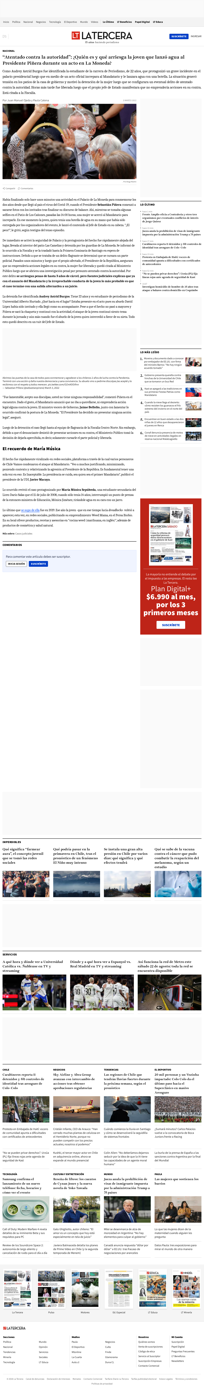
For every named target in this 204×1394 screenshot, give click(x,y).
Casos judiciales (23, 533)
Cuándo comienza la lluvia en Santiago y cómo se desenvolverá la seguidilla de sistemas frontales (127, 1132)
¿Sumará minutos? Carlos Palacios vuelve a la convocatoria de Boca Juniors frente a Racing (175, 1132)
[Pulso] (51, 1307)
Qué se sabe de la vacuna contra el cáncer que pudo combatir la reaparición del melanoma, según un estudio (177, 858)
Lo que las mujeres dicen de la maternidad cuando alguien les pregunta (173, 1233)
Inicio (6, 22)
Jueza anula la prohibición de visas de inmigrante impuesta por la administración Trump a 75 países (171, 233)
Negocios (41, 22)
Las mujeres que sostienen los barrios (177, 1181)
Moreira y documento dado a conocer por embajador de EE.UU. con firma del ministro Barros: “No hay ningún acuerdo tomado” (164, 363)
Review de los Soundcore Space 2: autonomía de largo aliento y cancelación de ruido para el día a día (25, 1249)
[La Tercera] (17, 1307)
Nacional (28, 22)
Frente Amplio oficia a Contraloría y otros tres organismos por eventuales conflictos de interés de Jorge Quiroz (170, 218)
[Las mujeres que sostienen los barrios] (178, 1209)
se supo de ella (30, 510)
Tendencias (111, 1069)
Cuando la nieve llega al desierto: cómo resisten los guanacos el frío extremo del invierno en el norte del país (163, 407)
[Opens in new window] (85, 1307)
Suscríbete (39, 563)
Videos (94, 22)
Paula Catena (41, 100)
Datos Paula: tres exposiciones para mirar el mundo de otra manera (176, 1247)
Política (16, 22)
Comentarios (27, 188)
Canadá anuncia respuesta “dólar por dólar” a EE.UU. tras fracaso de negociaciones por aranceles (126, 1249)
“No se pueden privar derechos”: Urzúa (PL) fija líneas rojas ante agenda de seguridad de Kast (169, 276)
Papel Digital (142, 22)
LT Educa (158, 22)
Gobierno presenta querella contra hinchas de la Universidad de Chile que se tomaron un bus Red (163, 378)
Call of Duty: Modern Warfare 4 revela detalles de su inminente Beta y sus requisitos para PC (25, 1233)
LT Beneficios (124, 22)
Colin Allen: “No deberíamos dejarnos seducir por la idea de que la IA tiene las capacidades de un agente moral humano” (126, 1158)
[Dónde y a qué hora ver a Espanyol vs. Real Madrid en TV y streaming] (102, 992)
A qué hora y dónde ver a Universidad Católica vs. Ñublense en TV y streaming (33, 966)
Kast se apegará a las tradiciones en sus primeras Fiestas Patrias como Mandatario (163, 392)
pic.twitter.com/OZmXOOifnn (63, 384)
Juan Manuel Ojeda (19, 100)
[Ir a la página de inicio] (102, 36)
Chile (6, 1069)
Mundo (84, 22)
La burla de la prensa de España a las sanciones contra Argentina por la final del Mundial (178, 1156)
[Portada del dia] (171, 564)
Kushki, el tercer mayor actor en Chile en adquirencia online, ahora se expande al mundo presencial (75, 1156)
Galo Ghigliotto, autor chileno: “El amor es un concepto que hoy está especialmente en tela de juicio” (74, 1233)
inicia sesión (16, 563)
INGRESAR (196, 36)
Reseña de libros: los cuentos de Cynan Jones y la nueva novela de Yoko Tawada (74, 1184)
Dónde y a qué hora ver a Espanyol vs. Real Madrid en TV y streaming (100, 964)
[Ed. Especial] (119, 1307)
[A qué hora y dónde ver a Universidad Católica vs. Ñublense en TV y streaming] (34, 992)
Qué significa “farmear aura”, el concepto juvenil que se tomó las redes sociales (23, 856)
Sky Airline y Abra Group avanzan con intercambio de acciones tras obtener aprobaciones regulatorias (74, 1081)
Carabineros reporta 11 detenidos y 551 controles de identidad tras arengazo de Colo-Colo (171, 246)
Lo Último (108, 22)
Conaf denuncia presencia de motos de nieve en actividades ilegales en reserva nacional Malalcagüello (164, 436)
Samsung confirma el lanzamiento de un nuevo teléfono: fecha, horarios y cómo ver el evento (22, 1186)
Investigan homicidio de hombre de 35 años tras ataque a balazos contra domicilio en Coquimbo (170, 289)
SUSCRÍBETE (171, 625)
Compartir (10, 188)
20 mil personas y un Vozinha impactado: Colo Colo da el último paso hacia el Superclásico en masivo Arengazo (177, 1083)
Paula (158, 1174)
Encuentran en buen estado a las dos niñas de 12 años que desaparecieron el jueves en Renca (164, 422)
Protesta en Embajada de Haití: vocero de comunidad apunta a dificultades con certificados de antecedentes (171, 261)
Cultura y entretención (68, 1174)
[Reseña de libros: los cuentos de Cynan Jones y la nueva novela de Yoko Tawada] (76, 1209)
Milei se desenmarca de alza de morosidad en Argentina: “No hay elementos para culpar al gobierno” (125, 1233)
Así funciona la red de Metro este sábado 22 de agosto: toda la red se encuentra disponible (165, 966)
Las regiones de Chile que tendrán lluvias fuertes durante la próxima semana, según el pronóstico (127, 1081)
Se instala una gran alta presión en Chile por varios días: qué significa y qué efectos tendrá (126, 856)
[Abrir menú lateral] (5, 36)
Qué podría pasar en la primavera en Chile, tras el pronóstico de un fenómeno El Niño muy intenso (75, 856)
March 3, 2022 (52, 388)
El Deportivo (70, 22)
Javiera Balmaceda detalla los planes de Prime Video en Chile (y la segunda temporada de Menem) (75, 1249)
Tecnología (55, 22)
